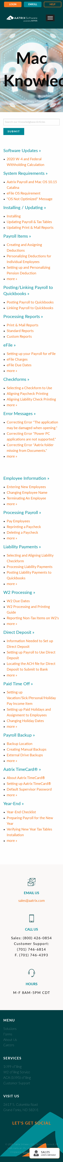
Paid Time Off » (18, 684)
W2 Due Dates (18, 601)
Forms (7, 1034)
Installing (14, 216)
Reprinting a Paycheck (24, 527)
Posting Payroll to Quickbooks (30, 302)
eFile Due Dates (19, 365)
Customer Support (16, 1083)
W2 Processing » (19, 592)
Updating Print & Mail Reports (30, 227)
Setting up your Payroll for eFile (31, 354)
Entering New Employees (26, 487)
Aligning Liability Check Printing (31, 399)
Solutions (9, 1028)
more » (12, 279)
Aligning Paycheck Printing (27, 394)
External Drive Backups (25, 755)
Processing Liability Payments (29, 567)
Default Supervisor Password (29, 789)
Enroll (32, 4)
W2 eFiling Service (16, 1072)
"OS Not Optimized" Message (29, 199)
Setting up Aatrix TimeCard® (29, 784)
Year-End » (13, 804)
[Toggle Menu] (50, 17)
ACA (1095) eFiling (17, 1077)
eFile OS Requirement (23, 193)
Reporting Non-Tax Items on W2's (33, 618)
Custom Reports (19, 336)
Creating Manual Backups (26, 749)
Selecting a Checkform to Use (29, 388)
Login (12, 4)
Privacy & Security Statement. (38, 1152)
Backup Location (19, 744)
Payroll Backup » (19, 735)
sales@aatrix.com (31, 900)
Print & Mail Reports (22, 325)
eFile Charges (17, 359)
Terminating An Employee (26, 498)
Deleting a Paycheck (22, 532)
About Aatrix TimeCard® (26, 778)
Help (52, 4)
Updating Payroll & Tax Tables (29, 222)
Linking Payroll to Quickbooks (30, 308)
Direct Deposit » (18, 632)
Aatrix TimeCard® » (22, 769)
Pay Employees (18, 521)
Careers (8, 1045)
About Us (10, 1040)
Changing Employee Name (27, 492)
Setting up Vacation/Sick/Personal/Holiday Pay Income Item (31, 698)
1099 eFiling (12, 1066)
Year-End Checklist (21, 812)
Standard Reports (20, 331)
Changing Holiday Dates (25, 721)
